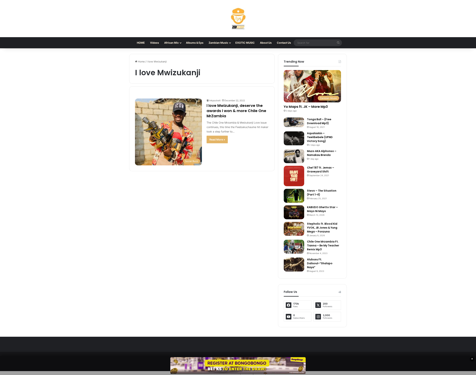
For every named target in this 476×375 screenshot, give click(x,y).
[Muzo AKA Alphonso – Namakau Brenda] (294, 156)
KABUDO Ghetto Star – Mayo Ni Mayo (322, 209)
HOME (141, 42)
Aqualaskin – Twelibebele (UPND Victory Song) (320, 137)
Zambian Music (218, 42)
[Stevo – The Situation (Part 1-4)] (294, 196)
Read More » (217, 139)
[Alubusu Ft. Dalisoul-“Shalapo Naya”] (294, 264)
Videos (154, 42)
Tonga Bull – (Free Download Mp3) (319, 121)
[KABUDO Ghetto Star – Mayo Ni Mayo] (294, 212)
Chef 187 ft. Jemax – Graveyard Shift (320, 169)
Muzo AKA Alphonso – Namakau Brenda (321, 153)
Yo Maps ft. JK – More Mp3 (306, 106)
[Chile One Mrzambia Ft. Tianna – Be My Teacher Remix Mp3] (294, 247)
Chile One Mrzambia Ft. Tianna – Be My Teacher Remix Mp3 (323, 245)
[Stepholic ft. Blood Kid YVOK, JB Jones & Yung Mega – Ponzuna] (294, 229)
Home (141, 61)
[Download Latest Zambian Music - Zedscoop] (238, 18)
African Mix (171, 42)
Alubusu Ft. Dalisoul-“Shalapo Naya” (319, 263)
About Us (266, 42)
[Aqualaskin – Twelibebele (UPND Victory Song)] (294, 138)
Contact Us (284, 42)
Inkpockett (215, 100)
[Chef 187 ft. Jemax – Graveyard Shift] (294, 176)
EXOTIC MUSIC (245, 42)
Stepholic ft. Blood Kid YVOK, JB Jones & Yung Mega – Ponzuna (322, 227)
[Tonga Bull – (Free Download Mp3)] (294, 122)
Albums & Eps (194, 42)
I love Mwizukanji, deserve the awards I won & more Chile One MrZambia (236, 111)
